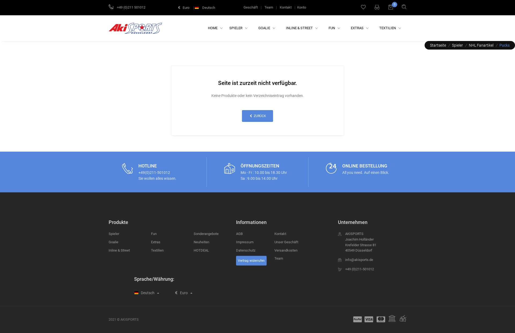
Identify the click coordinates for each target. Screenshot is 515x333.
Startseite (438, 45)
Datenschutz (245, 250)
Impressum (244, 242)
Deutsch (208, 8)
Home (213, 28)
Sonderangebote (206, 234)
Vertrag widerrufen (251, 261)
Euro (185, 8)
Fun (332, 28)
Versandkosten (285, 250)
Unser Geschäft (286, 242)
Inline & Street (300, 28)
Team (268, 7)
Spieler (236, 28)
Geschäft (251, 7)
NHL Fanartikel (481, 45)
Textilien (388, 28)
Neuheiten (201, 242)
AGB (239, 234)
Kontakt (286, 7)
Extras (357, 28)
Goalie (264, 28)
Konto (301, 7)
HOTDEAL (201, 250)
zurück (259, 116)
